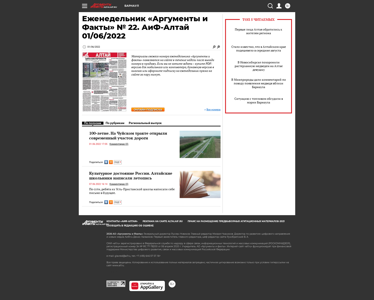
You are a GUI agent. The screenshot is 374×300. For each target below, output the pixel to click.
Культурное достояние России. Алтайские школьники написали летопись (130, 176)
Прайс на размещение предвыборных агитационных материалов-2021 (236, 221)
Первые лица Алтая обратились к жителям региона (258, 31)
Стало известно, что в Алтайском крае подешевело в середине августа (258, 48)
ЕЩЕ (117, 162)
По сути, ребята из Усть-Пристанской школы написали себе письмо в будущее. (132, 191)
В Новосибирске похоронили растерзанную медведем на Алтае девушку (259, 65)
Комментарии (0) (119, 144)
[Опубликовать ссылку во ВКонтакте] (106, 162)
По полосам (92, 123)
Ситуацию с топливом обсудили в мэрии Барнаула (258, 100)
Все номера (213, 109)
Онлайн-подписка (148, 109)
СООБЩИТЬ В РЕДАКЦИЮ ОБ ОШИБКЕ (130, 225)
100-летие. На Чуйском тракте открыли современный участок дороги (128, 135)
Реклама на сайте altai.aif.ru (163, 221)
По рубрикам (115, 123)
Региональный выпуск (145, 123)
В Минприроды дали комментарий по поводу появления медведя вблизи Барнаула (258, 83)
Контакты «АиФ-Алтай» (122, 221)
